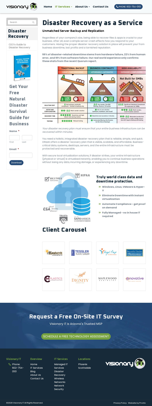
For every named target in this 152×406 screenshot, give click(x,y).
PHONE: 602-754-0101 (129, 6)
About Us (81, 6)
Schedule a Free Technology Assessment (76, 336)
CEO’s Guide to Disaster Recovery (19, 46)
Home (48, 6)
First (12, 142)
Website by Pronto (137, 403)
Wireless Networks (59, 380)
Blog (32, 371)
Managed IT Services (61, 366)
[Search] (33, 22)
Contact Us (100, 6)
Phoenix (82, 364)
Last (24, 142)
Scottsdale (84, 368)
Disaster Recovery (18, 34)
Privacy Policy (120, 403)
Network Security (59, 387)
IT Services (63, 6)
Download (16, 162)
